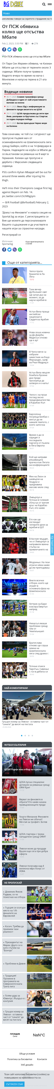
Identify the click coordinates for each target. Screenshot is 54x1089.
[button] (43, 4)
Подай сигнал (52, 546)
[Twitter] (9, 49)
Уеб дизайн (27, 1064)
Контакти (42, 1059)
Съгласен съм (14, 1084)
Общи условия (27, 1053)
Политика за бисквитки (19, 1059)
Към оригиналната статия (35, 243)
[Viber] (15, 49)
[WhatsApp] (20, 49)
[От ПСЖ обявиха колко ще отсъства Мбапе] (27, 56)
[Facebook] (4, 49)
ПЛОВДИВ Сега (27, 1035)
